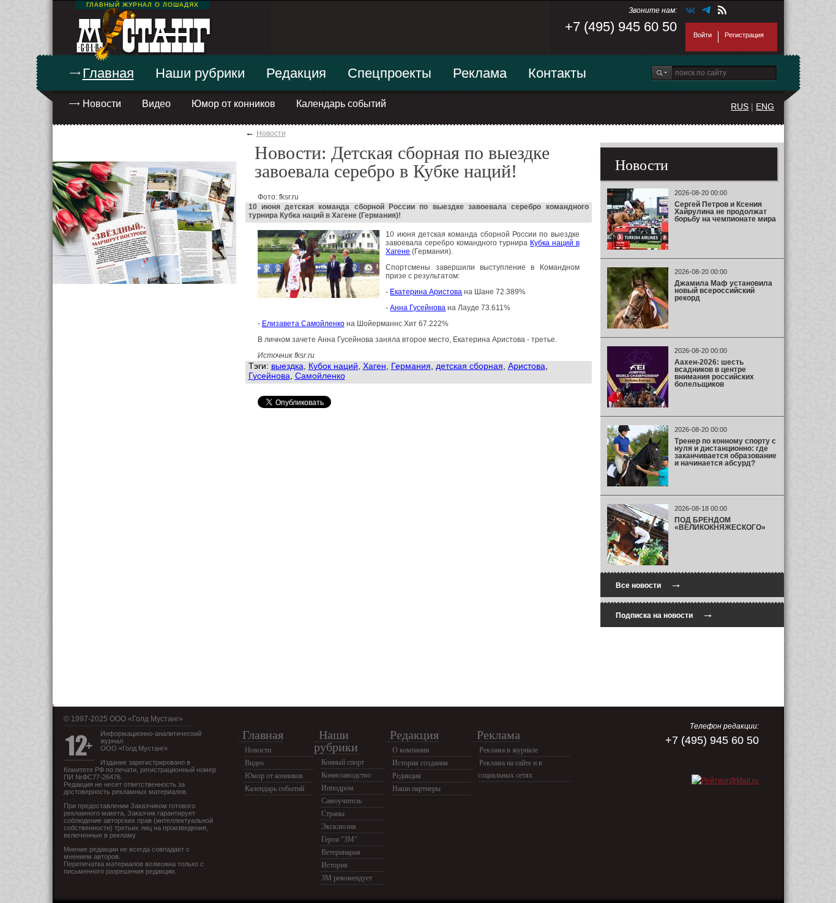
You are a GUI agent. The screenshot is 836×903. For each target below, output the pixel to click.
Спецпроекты (389, 73)
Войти (702, 35)
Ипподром (337, 788)
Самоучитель (341, 801)
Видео (156, 103)
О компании (410, 750)
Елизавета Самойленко (303, 323)
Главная (108, 73)
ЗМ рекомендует (346, 878)
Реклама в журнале (508, 750)
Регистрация (744, 35)
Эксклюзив (338, 826)
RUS (739, 106)
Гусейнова (269, 376)
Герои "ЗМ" (339, 839)
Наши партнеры (416, 788)
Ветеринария (340, 852)
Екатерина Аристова (426, 292)
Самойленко (320, 376)
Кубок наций (333, 366)
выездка (287, 366)
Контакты (557, 73)
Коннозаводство (346, 775)
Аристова (526, 366)
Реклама (480, 73)
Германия (411, 366)
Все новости (649, 584)
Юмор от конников (233, 103)
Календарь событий (341, 103)
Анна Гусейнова (418, 307)
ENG (765, 106)
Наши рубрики (200, 73)
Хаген (374, 366)
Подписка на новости (665, 614)
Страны (333, 813)
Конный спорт (342, 762)
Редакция (296, 73)
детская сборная (469, 366)
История (334, 865)
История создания (420, 763)
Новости (102, 103)
